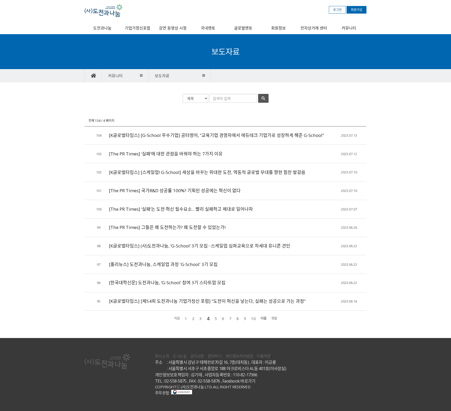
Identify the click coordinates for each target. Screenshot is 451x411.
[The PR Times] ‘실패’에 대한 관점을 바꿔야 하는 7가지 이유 (166, 154)
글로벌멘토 (243, 28)
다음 (263, 318)
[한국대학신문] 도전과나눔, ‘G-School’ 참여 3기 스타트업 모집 (167, 283)
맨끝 (274, 318)
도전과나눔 (102, 28)
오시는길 (179, 356)
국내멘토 (208, 28)
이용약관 (263, 356)
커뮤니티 (349, 28)
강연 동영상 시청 (173, 28)
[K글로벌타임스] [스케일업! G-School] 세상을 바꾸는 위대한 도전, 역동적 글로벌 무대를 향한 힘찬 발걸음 (207, 172)
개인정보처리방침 (239, 356)
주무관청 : (163, 392)
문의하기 (215, 356)
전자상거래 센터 (313, 28)
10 (253, 318)
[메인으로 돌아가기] (93, 75)
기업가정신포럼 (137, 28)
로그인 (337, 10)
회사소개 (162, 356)
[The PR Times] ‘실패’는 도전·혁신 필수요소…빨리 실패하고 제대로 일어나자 (181, 209)
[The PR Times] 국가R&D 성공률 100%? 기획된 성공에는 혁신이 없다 (175, 191)
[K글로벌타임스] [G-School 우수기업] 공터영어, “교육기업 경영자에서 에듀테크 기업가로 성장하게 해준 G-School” (216, 135)
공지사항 (197, 356)
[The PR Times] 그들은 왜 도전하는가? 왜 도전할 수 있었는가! (167, 227)
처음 (177, 318)
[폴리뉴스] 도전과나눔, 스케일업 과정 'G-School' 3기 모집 (163, 264)
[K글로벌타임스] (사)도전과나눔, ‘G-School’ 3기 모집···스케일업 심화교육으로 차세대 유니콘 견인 (199, 246)
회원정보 (278, 28)
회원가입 (356, 10)
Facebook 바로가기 (238, 381)
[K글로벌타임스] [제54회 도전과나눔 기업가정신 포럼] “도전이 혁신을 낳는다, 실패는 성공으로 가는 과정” (207, 301)
